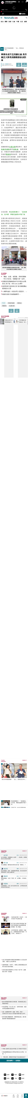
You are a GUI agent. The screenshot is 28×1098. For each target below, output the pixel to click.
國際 (6, 21)
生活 (21, 21)
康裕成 (15, 149)
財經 (10, 21)
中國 (17, 21)
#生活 (3, 303)
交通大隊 (12, 147)
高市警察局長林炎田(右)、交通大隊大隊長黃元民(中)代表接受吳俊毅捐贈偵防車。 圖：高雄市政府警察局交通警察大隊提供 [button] (14, 91)
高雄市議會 (5, 149)
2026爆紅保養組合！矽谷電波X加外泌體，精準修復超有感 (23, 321)
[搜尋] (26, 17)
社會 (13, 21)
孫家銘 (6, 64)
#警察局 (4, 305)
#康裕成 (19, 303)
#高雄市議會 (11, 303)
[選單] (1, 17)
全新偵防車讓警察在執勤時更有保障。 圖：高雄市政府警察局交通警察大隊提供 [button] (14, 268)
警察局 (8, 154)
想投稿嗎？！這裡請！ (14, 1060)
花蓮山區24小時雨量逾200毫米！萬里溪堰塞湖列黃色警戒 (9, 321)
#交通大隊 (11, 305)
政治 (2, 21)
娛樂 (25, 21)
